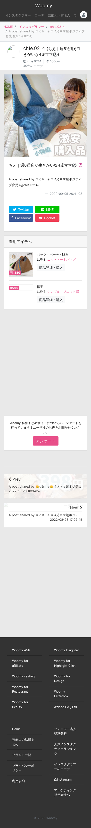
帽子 (40, 287)
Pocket (49, 218)
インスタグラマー (18, 15)
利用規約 (18, 781)
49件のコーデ (33, 66)
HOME (8, 27)
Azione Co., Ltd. (66, 707)
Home (16, 729)
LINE (49, 209)
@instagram (63, 779)
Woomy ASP (21, 650)
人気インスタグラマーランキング (65, 748)
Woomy (43, 5)
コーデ (39, 15)
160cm (54, 61)
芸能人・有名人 (59, 15)
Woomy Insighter (66, 650)
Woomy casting (23, 676)
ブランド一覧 (21, 755)
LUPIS (41, 259)
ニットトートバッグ (61, 259)
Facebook (22, 218)
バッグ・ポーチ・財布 (52, 254)
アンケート (45, 441)
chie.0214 (57, 27)
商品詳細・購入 (51, 267)
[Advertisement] (45, 358)
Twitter (23, 209)
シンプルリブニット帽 (63, 291)
